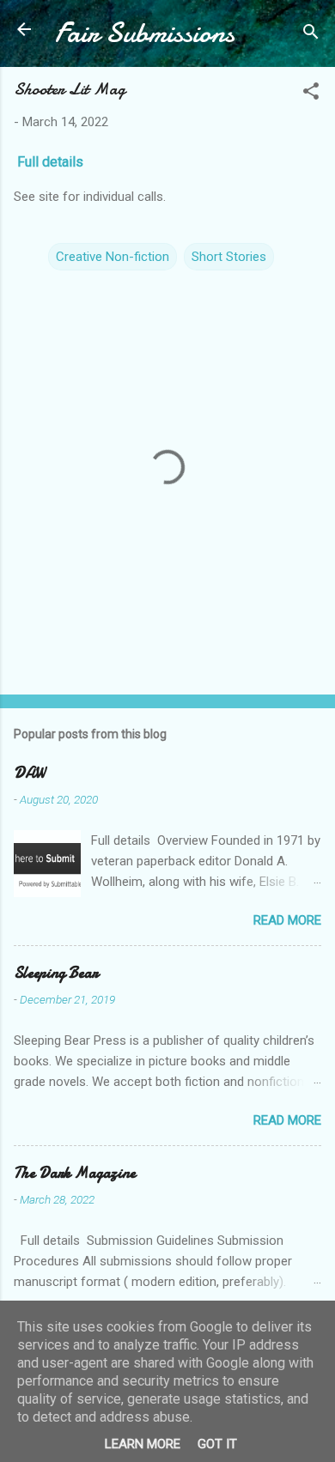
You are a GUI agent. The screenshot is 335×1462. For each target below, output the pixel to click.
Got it (217, 1444)
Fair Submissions (144, 33)
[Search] (311, 35)
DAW (29, 773)
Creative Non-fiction (112, 256)
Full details (52, 162)
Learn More (142, 1444)
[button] (311, 94)
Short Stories (229, 256)
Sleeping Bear (56, 973)
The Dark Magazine (75, 1173)
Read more (287, 920)
